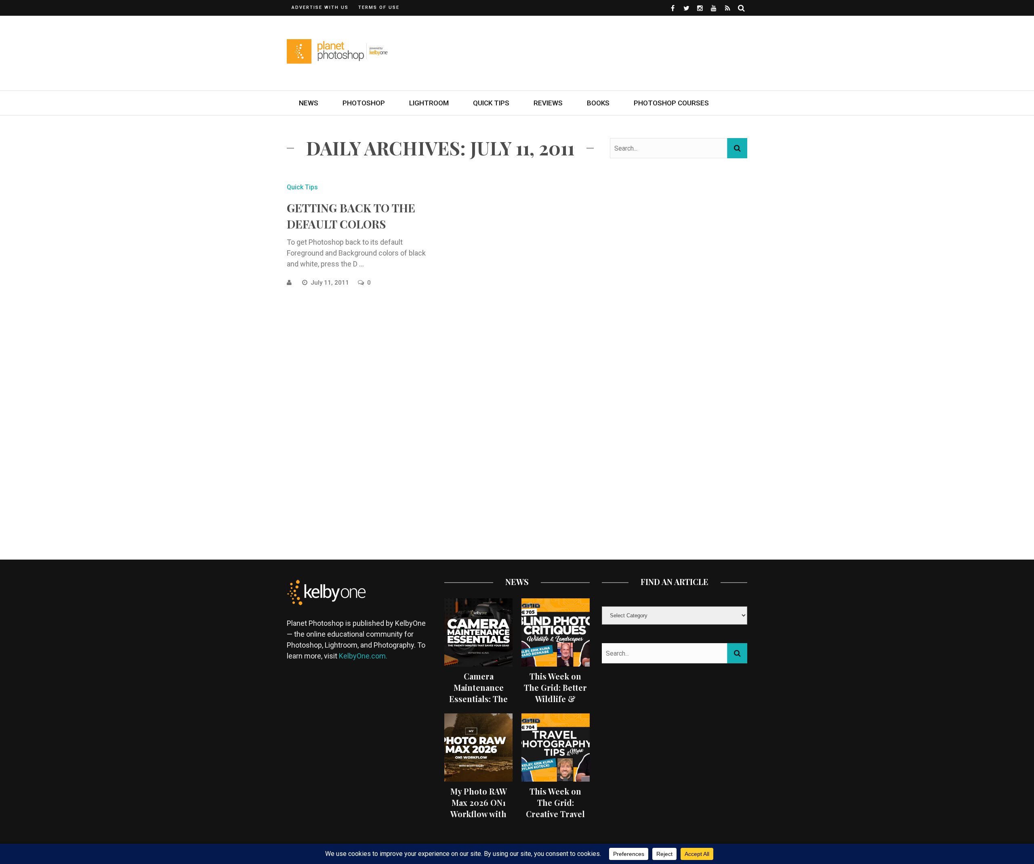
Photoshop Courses (671, 103)
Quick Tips (491, 103)
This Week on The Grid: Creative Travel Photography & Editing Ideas (555, 814)
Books (598, 103)
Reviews (548, 103)
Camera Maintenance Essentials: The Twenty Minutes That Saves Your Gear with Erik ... (478, 704)
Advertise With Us (320, 7)
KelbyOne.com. (364, 656)
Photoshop (364, 103)
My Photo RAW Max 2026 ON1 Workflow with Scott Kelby (478, 808)
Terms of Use (378, 7)
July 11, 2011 (331, 282)
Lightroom (429, 103)
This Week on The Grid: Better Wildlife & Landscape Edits (555, 693)
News (308, 103)
